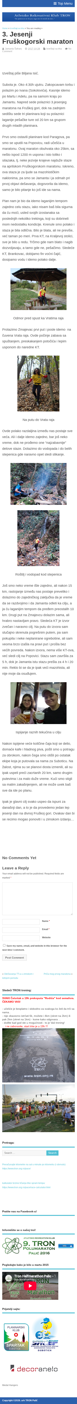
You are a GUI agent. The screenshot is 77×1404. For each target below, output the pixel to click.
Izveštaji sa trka (54, 48)
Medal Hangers (10, 1385)
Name (46, 921)
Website (46, 937)
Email (46, 929)
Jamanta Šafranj (13, 48)
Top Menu (65, 3)
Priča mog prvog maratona (57, 974)
